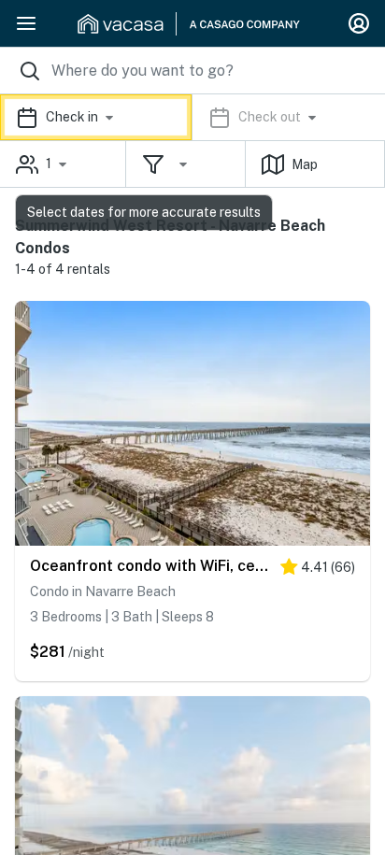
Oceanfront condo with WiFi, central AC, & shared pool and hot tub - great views (150, 566)
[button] (192, 117)
